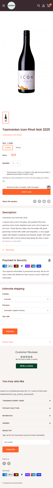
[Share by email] (49, 201)
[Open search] (38, 5)
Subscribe (10, 449)
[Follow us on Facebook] (4, 463)
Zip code (5, 316)
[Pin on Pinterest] (39, 201)
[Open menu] (3, 6)
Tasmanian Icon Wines (12, 135)
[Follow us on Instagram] (9, 463)
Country (5, 294)
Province (6, 305)
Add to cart (26, 192)
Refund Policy (7, 342)
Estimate (10, 331)
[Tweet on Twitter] (44, 201)
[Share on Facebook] (34, 201)
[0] (48, 5)
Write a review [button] (26, 366)
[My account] (43, 5)
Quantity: (6, 163)
